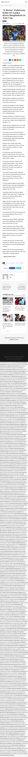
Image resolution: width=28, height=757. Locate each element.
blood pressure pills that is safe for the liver (15, 364)
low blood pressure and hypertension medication (13, 491)
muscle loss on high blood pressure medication (10, 700)
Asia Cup (7, 262)
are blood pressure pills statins (11, 505)
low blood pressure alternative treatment (13, 741)
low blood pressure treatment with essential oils (11, 668)
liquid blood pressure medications (10, 673)
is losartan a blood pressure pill (12, 582)
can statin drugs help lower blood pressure (18, 717)
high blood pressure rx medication (13, 393)
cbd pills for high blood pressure (11, 705)
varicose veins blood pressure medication (14, 635)
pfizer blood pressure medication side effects (14, 553)
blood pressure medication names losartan (15, 515)
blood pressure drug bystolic (14, 421)
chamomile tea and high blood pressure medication (15, 644)
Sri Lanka (4, 264)
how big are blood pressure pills (12, 679)
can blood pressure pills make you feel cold (15, 630)
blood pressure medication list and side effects (10, 436)
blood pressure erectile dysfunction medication (16, 575)
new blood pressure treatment (7, 685)
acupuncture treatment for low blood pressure (15, 379)
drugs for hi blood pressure (16, 722)
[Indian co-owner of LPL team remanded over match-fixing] (20, 301)
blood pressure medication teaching (10, 469)
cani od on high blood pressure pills (13, 657)
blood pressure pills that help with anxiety (14, 408)
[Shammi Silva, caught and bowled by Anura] (20, 317)
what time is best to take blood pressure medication (16, 520)
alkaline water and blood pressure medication (14, 736)
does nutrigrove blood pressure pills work (9, 647)
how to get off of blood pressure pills (18, 398)
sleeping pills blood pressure (12, 414)
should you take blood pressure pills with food (10, 484)
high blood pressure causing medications (12, 403)
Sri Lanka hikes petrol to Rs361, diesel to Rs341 (21, 287)
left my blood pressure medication (14, 674)
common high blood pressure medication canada (16, 728)
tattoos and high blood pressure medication (17, 595)
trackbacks (19, 337)
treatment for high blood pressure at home (9, 544)
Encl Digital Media (18, 359)
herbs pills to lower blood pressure (20, 530)
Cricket (17, 262)
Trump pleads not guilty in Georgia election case (7, 287)
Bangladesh (13, 262)
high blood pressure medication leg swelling (10, 599)
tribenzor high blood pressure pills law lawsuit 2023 (11, 565)
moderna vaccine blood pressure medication (17, 384)
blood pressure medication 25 (13, 474)
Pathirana (21, 262)
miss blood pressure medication (20, 710)
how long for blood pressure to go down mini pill (15, 571)
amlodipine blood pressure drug (7, 633)
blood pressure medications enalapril (19, 753)
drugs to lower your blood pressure (14, 431)
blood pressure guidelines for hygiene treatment (11, 752)
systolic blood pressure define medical (12, 715)
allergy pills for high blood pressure (12, 450)
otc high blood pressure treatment (7, 362)
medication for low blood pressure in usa (13, 662)
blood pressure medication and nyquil (12, 690)
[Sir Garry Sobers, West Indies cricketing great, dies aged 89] (8, 301)
